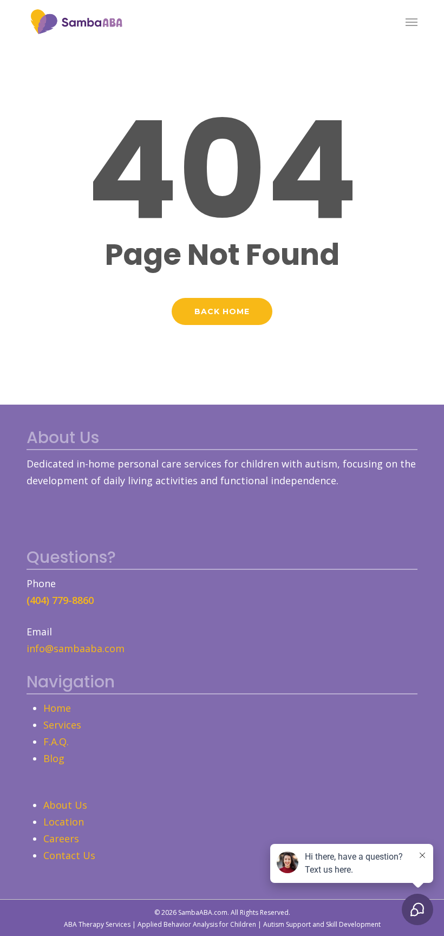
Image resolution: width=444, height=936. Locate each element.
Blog (53, 758)
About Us (65, 804)
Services (62, 724)
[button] (411, 21)
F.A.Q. (56, 741)
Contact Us (69, 855)
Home (57, 707)
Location (63, 821)
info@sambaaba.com (76, 648)
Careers (61, 838)
